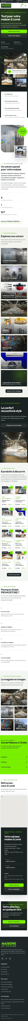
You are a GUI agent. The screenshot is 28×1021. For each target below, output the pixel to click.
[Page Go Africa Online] (9, 958)
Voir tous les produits (14, 574)
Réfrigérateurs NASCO (6, 501)
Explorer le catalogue (14, 921)
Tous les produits (5, 967)
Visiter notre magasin (14, 35)
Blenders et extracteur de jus (6, 544)
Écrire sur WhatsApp (14, 889)
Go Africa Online (14, 767)
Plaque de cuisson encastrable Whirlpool (20, 502)
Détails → (10, 504)
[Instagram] (2, 958)
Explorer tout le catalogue (14, 391)
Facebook (14, 762)
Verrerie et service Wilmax (19, 564)
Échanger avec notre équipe (14, 425)
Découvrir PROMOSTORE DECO (11, 221)
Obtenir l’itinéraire (14, 885)
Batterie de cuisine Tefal (18, 544)
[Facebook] (6, 958)
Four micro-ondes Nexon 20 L (6, 522)
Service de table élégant (5, 564)
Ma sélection (4, 972)
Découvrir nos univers (14, 31)
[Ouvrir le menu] (25, 5)
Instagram (14, 757)
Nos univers (4, 969)
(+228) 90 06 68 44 (5, 1008)
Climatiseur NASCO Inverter (19, 522)
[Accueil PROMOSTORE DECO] (6, 5)
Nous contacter (5, 974)
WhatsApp (25, 1)
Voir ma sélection (14, 926)
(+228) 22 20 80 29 (19, 1)
